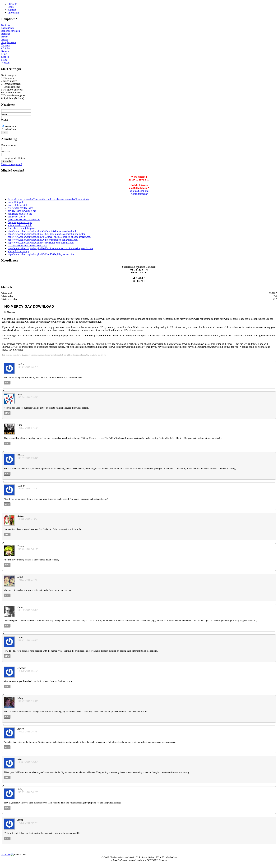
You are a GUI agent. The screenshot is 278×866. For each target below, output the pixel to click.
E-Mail (4, 120)
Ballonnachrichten (10, 30)
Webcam (5, 62)
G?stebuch (6, 48)
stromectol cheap (16, 216)
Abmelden (10, 129)
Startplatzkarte (8, 42)
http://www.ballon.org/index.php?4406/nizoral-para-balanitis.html (41, 242)
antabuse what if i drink (20, 225)
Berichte (5, 33)
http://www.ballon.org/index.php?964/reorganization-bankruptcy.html (43, 239)
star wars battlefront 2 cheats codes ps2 (27, 245)
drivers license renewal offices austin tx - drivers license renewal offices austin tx (48, 199)
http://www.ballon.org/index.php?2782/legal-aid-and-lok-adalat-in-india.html (46, 234)
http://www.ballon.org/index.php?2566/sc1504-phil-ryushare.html (41, 254)
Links (11, 6)
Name (4, 114)
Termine (5, 45)
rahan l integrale (16, 202)
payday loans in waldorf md (22, 210)
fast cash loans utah (17, 205)
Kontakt (12, 9)
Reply (7, 382)
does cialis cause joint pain (21, 228)
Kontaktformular (139, 193)
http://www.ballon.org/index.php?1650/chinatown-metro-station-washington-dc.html (50, 248)
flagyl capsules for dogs (20, 222)
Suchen (5, 56)
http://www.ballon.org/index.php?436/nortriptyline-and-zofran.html (42, 231)
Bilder (4, 36)
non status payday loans (20, 213)
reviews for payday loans (20, 208)
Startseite (12, 4)
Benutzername (8, 145)
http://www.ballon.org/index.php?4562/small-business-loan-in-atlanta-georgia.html (49, 236)
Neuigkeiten (7, 28)
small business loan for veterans (24, 219)
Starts (4, 59)
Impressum (13, 12)
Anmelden (10, 126)
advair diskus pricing (18, 251)
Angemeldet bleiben (15, 158)
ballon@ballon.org (139, 190)
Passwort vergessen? (11, 164)
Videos (4, 39)
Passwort (5, 151)
